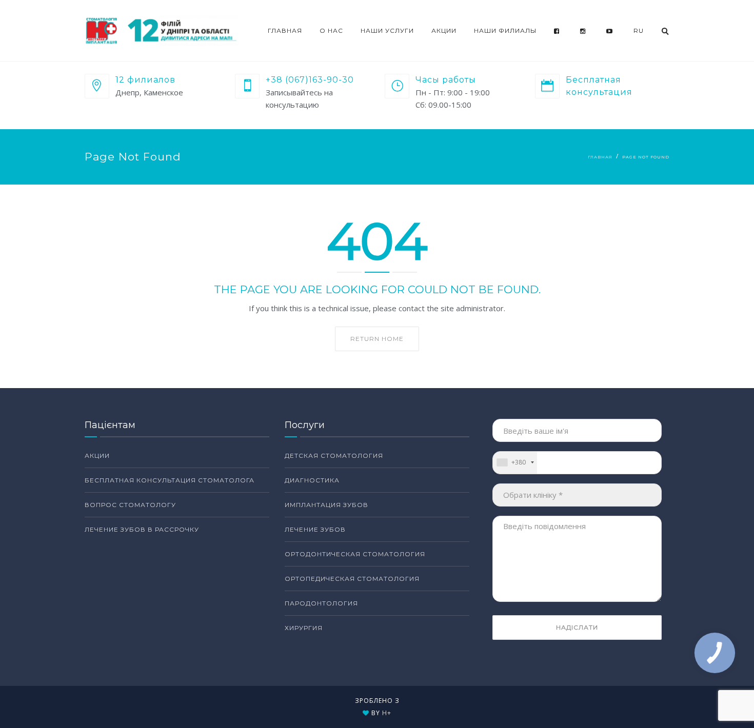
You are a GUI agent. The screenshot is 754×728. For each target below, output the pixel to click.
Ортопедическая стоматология (352, 578)
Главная (285, 30)
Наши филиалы (505, 30)
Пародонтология (321, 603)
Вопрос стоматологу (130, 505)
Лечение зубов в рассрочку (142, 529)
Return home (377, 338)
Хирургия (304, 628)
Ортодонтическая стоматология (355, 554)
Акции (444, 30)
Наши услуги (387, 30)
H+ (386, 713)
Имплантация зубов (326, 505)
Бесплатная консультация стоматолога (169, 480)
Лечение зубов (315, 529)
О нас (331, 30)
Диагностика (312, 480)
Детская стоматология (334, 455)
